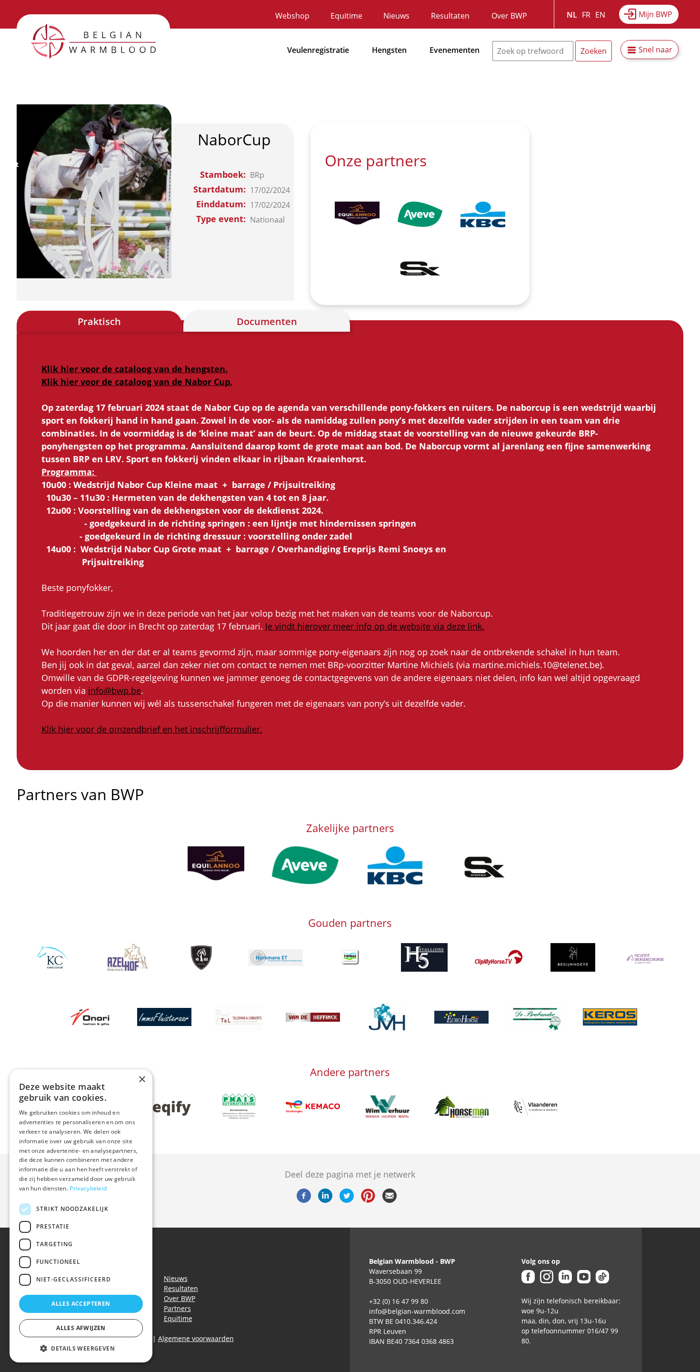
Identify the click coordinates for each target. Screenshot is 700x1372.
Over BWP (509, 15)
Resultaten (450, 15)
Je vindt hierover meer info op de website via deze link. (374, 626)
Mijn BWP (655, 14)
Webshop (292, 15)
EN (600, 15)
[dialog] (81, 1215)
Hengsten (389, 50)
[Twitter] (347, 1200)
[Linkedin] (325, 1200)
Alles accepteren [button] (80, 1304)
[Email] (389, 1200)
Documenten (267, 321)
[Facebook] (304, 1200)
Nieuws (396, 15)
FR (586, 15)
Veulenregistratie (318, 50)
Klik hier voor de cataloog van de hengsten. (134, 369)
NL (572, 15)
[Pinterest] (368, 1200)
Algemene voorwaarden (196, 1338)
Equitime (346, 15)
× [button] (141, 1079)
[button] (81, 1348)
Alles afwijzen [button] (81, 1328)
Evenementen (455, 50)
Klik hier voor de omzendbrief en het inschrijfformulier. (151, 729)
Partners (177, 1308)
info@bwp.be (114, 690)
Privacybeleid (88, 1188)
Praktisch (99, 321)
